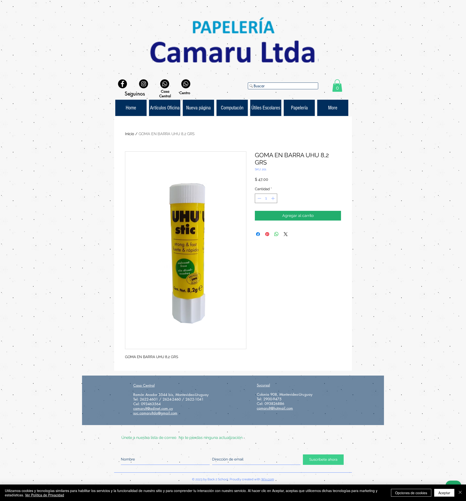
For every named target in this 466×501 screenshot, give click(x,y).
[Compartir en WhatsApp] (276, 234)
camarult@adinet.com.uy (153, 408)
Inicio (129, 133)
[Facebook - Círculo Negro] (122, 83)
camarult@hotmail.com (275, 408)
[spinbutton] (266, 198)
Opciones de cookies (411, 492)
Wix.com (267, 479)
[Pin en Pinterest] (267, 234)
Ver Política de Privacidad (44, 495)
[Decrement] (259, 198)
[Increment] (273, 198)
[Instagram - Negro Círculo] (143, 83)
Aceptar (444, 492)
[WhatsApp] (164, 83)
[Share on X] (286, 234)
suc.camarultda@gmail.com (155, 413)
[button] (337, 85)
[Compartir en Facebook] (258, 234)
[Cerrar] (460, 492)
